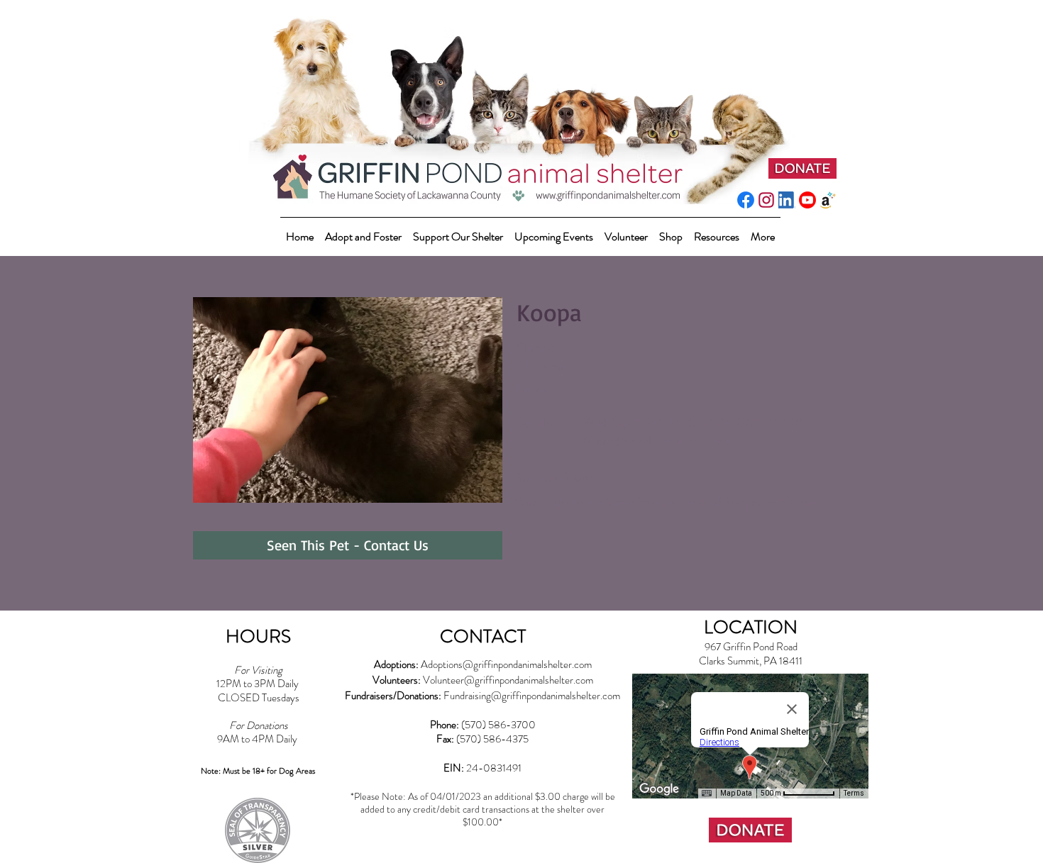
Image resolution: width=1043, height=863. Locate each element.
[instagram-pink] (766, 199)
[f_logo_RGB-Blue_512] (745, 199)
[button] (458, 230)
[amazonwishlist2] (828, 199)
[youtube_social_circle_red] (807, 199)
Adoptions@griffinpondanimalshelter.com (506, 664)
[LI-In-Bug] (786, 199)
